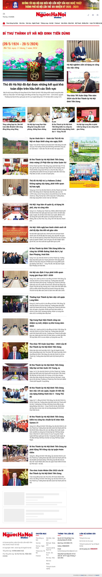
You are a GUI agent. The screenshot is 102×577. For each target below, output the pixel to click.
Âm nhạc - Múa (50, 558)
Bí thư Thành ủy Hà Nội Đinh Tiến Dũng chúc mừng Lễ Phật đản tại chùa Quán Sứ (48, 161)
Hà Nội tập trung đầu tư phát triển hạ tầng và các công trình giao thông (88, 126)
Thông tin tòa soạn (84, 538)
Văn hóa (22, 23)
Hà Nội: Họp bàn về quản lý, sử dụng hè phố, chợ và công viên (47, 206)
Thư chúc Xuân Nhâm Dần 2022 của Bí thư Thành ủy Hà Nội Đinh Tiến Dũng (46, 472)
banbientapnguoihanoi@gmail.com (67, 551)
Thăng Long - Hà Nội (47, 23)
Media (48, 563)
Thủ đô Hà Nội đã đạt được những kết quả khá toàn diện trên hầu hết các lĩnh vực (33, 86)
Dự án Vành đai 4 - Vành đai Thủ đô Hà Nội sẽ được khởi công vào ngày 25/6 (47, 140)
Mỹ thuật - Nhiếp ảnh (81, 23)
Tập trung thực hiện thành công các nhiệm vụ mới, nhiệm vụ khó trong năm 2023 (47, 323)
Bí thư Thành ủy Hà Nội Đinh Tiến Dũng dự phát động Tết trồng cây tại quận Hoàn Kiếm (48, 449)
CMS (83, 575)
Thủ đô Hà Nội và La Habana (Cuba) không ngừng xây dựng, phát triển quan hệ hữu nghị (47, 183)
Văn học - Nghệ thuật (32, 23)
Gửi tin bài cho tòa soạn (86, 541)
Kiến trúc (48, 561)
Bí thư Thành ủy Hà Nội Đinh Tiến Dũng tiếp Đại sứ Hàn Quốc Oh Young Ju (47, 366)
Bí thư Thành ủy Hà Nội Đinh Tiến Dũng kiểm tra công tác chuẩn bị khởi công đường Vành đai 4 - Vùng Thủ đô (63, 128)
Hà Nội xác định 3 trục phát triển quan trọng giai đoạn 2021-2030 (46, 273)
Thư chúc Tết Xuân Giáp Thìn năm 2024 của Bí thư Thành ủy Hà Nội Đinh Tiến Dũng (81, 98)
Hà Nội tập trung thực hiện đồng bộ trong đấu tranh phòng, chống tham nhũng (36, 126)
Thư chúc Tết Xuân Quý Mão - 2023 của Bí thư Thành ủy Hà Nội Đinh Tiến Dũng (48, 345)
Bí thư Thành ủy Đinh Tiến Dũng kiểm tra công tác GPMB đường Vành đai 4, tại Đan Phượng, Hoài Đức (47, 251)
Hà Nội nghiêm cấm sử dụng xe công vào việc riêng (83, 66)
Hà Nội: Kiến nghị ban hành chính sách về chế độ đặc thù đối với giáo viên (48, 229)
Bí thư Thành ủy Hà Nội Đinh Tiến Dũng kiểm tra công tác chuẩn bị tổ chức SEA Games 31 (47, 419)
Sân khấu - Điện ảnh (67, 23)
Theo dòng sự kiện (12, 23)
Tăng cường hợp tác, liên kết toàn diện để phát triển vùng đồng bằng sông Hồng (13, 126)
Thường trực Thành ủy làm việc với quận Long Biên (47, 298)
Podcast (57, 23)
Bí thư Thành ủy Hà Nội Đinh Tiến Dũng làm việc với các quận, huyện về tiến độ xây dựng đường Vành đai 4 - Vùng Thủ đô (47, 392)
